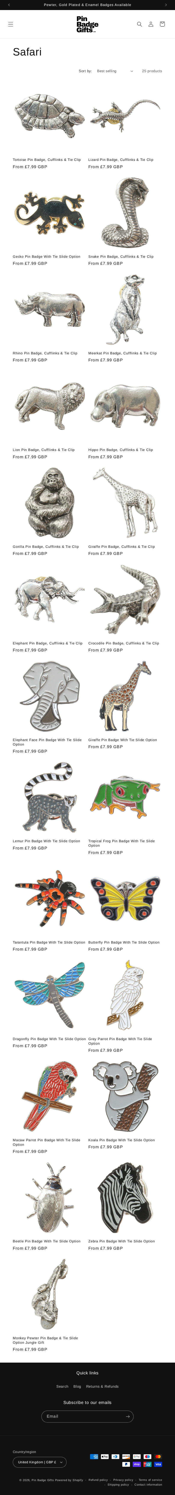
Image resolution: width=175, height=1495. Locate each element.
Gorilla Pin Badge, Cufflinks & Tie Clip (46, 546)
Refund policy (98, 1480)
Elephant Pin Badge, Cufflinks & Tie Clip (48, 643)
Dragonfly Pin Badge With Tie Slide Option (49, 1039)
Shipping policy (118, 1484)
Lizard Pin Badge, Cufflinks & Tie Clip (120, 160)
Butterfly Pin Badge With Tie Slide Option (124, 942)
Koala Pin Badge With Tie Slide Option (121, 1140)
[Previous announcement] (9, 5)
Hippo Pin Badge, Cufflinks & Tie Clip (120, 450)
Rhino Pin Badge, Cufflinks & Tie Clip (45, 353)
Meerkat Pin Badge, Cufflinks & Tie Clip (122, 353)
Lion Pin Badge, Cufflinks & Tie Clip (44, 450)
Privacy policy (123, 1480)
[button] (10, 24)
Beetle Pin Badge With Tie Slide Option (47, 1241)
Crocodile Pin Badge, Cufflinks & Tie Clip (123, 643)
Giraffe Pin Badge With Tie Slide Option (122, 740)
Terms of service (150, 1480)
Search (62, 1386)
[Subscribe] (127, 1417)
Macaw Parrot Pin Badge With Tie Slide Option (46, 1142)
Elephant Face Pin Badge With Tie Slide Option (47, 742)
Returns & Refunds (102, 1386)
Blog (77, 1386)
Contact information (148, 1484)
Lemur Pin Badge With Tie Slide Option (46, 841)
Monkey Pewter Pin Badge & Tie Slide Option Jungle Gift (45, 1340)
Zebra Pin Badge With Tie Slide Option (121, 1241)
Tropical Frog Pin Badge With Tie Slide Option (121, 843)
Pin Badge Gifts (43, 1480)
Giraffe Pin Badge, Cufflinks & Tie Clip (121, 546)
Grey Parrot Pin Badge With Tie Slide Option (120, 1041)
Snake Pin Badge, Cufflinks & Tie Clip (121, 256)
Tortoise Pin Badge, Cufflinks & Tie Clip (47, 160)
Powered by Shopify (69, 1480)
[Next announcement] (166, 5)
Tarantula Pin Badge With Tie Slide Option (49, 942)
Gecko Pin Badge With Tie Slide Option (46, 256)
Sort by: (85, 71)
